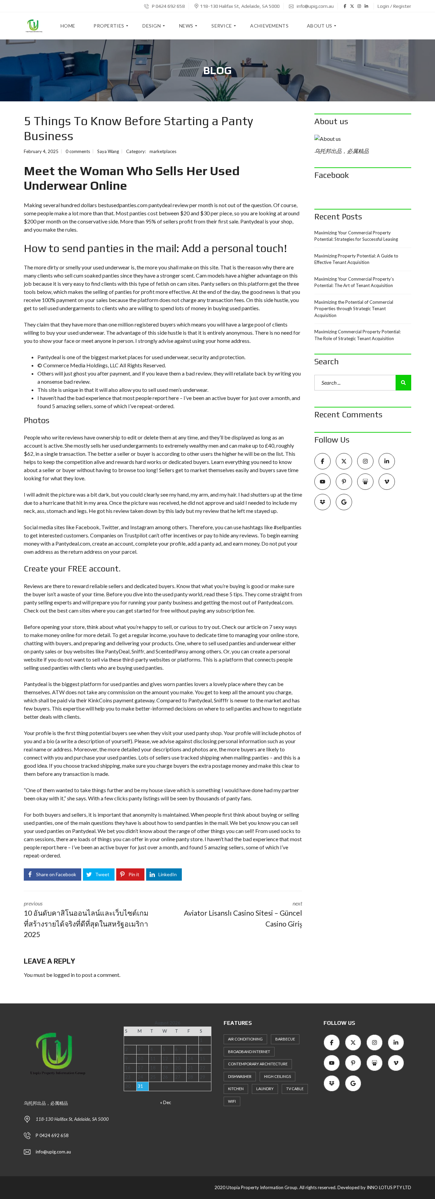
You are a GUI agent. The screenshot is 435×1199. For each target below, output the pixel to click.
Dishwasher (239, 1076)
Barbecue (285, 1039)
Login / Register (394, 6)
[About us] (362, 139)
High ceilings (277, 1076)
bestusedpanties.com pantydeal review (143, 205)
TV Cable (294, 1088)
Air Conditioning (245, 1039)
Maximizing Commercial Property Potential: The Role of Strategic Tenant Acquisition (357, 335)
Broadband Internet (249, 1051)
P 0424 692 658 (168, 6)
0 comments (78, 151)
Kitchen (236, 1088)
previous (86, 919)
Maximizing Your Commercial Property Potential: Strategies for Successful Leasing (356, 236)
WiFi (232, 1101)
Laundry (265, 1088)
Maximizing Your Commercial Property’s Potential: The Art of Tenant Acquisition (354, 282)
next (243, 914)
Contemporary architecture (258, 1064)
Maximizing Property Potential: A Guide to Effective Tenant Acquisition (356, 259)
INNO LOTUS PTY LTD (389, 1187)
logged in (64, 974)
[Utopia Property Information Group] (34, 25)
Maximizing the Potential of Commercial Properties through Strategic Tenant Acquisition (353, 308)
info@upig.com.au (315, 6)
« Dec (165, 1102)
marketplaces (163, 151)
